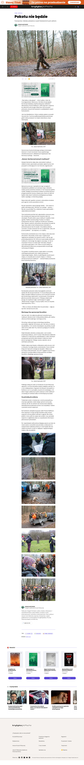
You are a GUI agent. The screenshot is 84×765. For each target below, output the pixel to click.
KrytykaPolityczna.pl (17, 736)
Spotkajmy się (42, 750)
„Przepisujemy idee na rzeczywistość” (21, 733)
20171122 (28, 636)
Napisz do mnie (27, 623)
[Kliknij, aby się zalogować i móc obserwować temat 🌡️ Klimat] (31, 633)
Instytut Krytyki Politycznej (18, 745)
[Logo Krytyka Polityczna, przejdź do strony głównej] (42, 7)
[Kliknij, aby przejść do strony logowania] (75, 6)
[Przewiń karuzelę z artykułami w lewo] (9, 701)
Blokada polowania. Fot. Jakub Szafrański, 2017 (8, 75)
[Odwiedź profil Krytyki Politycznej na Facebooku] (19, 757)
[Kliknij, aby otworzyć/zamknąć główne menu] (2, 6)
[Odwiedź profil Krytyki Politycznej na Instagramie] (22, 757)
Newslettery (42, 741)
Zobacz (15, 678)
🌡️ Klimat (27, 633)
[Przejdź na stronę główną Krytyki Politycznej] (21, 726)
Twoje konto (64, 745)
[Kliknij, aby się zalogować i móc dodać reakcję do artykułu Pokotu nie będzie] (29, 79)
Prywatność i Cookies (66, 741)
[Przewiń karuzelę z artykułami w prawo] (75, 701)
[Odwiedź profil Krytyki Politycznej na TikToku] (24, 757)
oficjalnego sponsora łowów (35, 354)
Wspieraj (15, 6)
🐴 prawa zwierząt (48, 633)
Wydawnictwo (15, 741)
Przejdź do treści (7, 1)
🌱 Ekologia (38, 633)
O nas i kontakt (42, 745)
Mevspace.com (65, 757)
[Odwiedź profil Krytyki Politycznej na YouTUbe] (27, 757)
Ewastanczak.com (74, 757)
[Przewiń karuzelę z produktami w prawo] (75, 666)
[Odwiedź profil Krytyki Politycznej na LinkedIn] (29, 757)
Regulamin (63, 736)
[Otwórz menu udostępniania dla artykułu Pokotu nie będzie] (26, 79)
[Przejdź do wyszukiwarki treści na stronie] (7, 6)
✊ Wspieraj (64, 750)
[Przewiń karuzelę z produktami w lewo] (9, 666)
